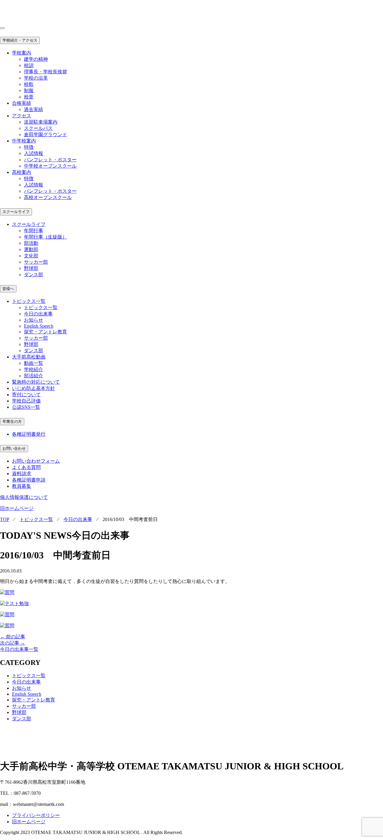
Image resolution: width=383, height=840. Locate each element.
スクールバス (38, 128)
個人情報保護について (24, 497)
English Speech (38, 326)
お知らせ (33, 320)
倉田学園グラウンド (45, 134)
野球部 (31, 268)
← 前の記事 (12, 636)
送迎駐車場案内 (40, 121)
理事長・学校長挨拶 (45, 71)
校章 (29, 96)
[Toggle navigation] (2, 28)
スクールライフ (16, 211)
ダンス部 (33, 274)
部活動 (31, 243)
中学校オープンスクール (50, 165)
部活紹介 (33, 375)
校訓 (29, 65)
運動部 (31, 249)
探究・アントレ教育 (45, 331)
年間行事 (33, 230)
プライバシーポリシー (36, 815)
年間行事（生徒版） (45, 236)
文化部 (31, 255)
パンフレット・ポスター (50, 159)
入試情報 (33, 153)
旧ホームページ (17, 508)
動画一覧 (33, 363)
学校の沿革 (36, 77)
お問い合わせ (14, 448)
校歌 (29, 84)
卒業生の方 (12, 421)
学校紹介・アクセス (19, 40)
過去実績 (33, 109)
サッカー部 (36, 262)
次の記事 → (12, 642)
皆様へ (8, 288)
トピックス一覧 (40, 307)
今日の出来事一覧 (19, 649)
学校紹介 (33, 369)
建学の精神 (36, 59)
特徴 (29, 147)
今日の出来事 (38, 313)
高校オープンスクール (48, 197)
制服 (29, 90)
